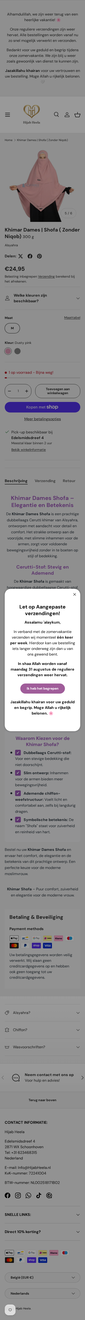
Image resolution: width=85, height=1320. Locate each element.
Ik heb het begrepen (43, 688)
